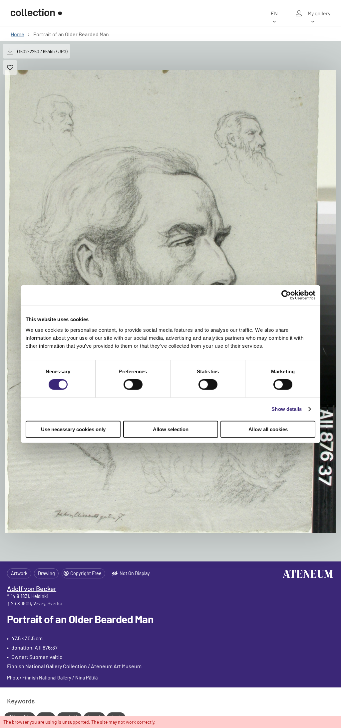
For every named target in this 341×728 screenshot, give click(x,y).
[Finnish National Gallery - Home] (36, 13)
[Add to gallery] (10, 67)
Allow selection (170, 429)
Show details (286, 409)
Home (17, 34)
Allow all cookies (268, 429)
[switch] (133, 384)
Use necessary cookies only (73, 429)
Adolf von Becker (31, 588)
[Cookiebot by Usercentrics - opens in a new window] (286, 295)
